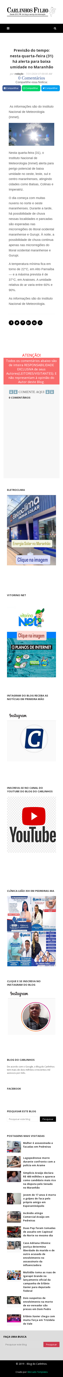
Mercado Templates (38, 1371)
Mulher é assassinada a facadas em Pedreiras (38, 1144)
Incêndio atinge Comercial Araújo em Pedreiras (36, 1216)
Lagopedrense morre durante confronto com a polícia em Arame (39, 1161)
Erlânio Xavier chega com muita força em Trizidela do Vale (39, 1320)
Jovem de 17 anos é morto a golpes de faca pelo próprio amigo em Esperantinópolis (39, 1200)
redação (19, 73)
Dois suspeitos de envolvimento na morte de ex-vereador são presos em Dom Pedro (38, 1303)
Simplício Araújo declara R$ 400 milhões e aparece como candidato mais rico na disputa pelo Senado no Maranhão (39, 1180)
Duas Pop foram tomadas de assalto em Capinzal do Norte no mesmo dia (39, 1231)
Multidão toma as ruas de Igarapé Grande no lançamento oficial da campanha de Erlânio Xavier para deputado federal (39, 1281)
